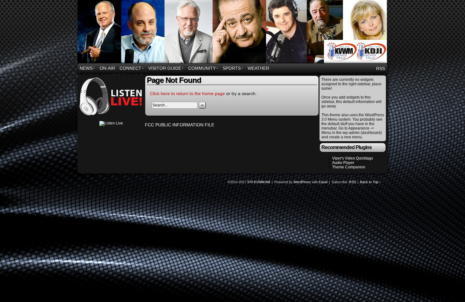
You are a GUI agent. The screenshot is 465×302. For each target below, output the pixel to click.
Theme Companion (348, 167)
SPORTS (233, 68)
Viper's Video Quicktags (352, 158)
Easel (323, 182)
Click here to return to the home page (187, 93)
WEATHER (258, 68)
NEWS (87, 68)
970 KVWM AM (233, 32)
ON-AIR (107, 68)
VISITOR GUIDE (166, 68)
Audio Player (343, 162)
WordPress (302, 182)
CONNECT (132, 68)
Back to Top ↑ (370, 182)
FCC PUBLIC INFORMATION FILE (179, 124)
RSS (380, 68)
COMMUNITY (203, 68)
